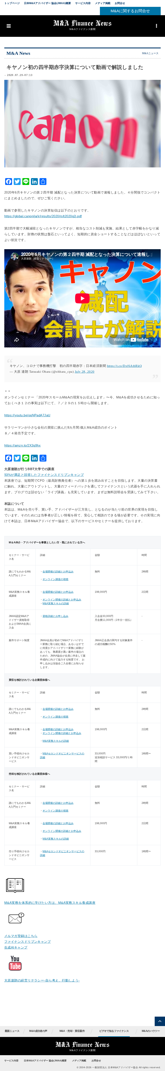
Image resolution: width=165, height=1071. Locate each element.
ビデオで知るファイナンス (114, 1030)
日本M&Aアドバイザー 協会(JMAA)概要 (47, 3)
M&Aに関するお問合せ (130, 11)
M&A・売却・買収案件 (72, 1030)
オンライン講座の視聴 (55, 579)
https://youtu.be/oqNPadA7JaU (27, 415)
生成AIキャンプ (16, 947)
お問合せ (120, 3)
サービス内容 (83, 3)
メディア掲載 (102, 3)
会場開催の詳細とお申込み (58, 571)
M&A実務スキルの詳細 (56, 603)
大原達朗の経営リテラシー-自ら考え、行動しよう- (42, 980)
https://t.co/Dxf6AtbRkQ (124, 366)
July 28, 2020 (85, 371)
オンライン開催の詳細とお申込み (62, 599)
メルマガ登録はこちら (21, 936)
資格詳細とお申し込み (55, 616)
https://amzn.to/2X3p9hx (22, 445)
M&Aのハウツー (151, 1030)
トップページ (12, 3)
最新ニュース (12, 1030)
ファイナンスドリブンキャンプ (27, 941)
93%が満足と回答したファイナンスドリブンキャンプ (44, 475)
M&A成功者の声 (38, 1030)
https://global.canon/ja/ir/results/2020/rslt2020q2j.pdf (43, 216)
